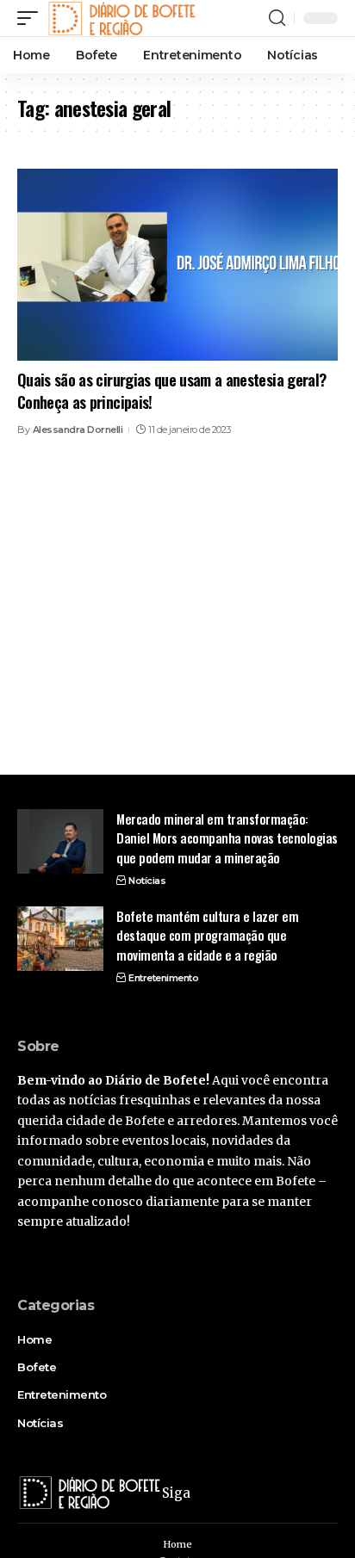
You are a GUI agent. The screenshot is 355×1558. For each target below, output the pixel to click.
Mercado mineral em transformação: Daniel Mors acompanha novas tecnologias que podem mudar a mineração (227, 838)
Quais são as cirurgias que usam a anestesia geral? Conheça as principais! (171, 390)
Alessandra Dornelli (78, 430)
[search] (277, 18)
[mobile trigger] (32, 18)
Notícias (146, 881)
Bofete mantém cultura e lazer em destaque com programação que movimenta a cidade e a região (207, 935)
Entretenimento (163, 978)
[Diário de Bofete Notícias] (121, 18)
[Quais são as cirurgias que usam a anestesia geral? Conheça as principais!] (177, 265)
